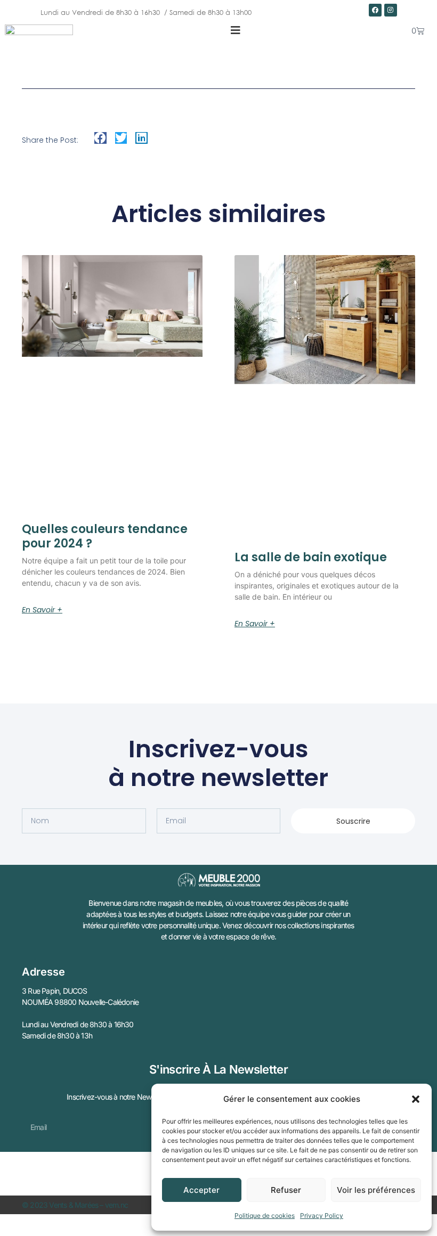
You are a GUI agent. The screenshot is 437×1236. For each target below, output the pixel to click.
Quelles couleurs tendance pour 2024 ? (105, 536)
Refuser (286, 1190)
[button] (415, 1099)
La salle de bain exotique (310, 557)
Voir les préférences (376, 1190)
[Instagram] (390, 10)
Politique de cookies (264, 1215)
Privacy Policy (321, 1215)
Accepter (201, 1190)
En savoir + (42, 609)
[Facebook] (375, 10)
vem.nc (116, 1204)
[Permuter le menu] (235, 30)
